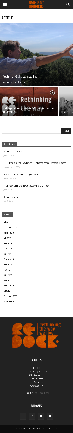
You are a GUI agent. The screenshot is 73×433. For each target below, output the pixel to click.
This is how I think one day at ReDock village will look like (28, 186)
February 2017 (9, 286)
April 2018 (8, 254)
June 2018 (8, 243)
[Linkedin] (32, 416)
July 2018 (7, 238)
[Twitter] (41, 416)
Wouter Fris (8, 82)
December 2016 (10, 296)
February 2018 (10, 259)
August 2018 (9, 233)
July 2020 (8, 222)
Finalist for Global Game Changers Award (21, 174)
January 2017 (9, 291)
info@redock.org (41, 393)
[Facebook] (23, 416)
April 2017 (8, 275)
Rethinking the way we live (15, 152)
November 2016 (10, 301)
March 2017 (8, 280)
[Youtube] (50, 416)
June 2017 (8, 264)
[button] (68, 4)
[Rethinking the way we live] (36, 54)
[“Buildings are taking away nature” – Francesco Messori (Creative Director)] (29, 109)
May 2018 (8, 249)
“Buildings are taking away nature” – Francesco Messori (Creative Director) (35, 163)
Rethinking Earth (11, 197)
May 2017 (7, 270)
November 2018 (10, 228)
